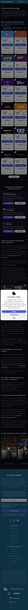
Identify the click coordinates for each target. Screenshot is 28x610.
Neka (14, 318)
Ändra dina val (14, 314)
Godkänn (14, 311)
